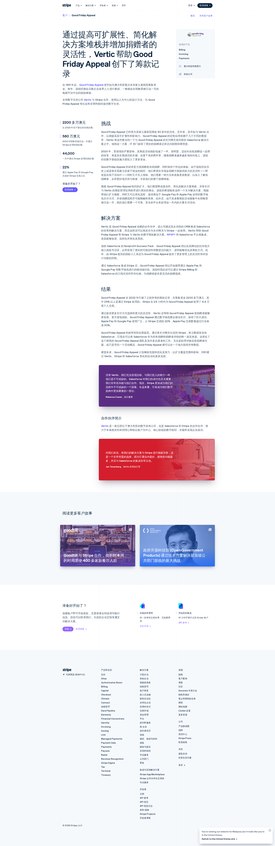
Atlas (104, 678)
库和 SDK (144, 809)
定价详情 (144, 626)
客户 (65, 15)
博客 (180, 682)
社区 (180, 686)
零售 (142, 762)
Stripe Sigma (108, 762)
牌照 (180, 702)
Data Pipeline (108, 710)
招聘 (180, 730)
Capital (105, 690)
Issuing (105, 730)
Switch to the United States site (218, 838)
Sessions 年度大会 (187, 690)
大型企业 (144, 674)
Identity (105, 722)
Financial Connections (112, 718)
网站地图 (182, 706)
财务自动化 (145, 698)
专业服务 (144, 754)
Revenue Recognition (112, 758)
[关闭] (269, 831)
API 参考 (182, 622)
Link (103, 734)
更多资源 (182, 714)
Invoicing (106, 726)
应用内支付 (145, 706)
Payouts (105, 750)
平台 (142, 718)
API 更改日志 (146, 805)
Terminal (106, 770)
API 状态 (144, 801)
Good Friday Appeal (91, 84)
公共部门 (144, 758)
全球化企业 (145, 702)
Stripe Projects (148, 813)
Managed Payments (111, 738)
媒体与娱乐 (145, 746)
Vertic (87, 99)
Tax (103, 766)
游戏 (142, 734)
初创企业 (144, 678)
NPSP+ (171, 234)
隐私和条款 (183, 694)
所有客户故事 (206, 15)
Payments (106, 746)
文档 (142, 793)
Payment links (108, 742)
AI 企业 (143, 726)
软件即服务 (145, 722)
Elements (106, 714)
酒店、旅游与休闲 (148, 738)
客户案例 (182, 678)
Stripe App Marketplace (152, 774)
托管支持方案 (184, 757)
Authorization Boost (111, 682)
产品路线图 (183, 726)
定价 (124, 5)
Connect (105, 702)
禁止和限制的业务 (187, 698)
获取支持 (182, 753)
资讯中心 (182, 734)
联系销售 (204, 5)
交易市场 (144, 710)
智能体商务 (145, 682)
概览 (192, 15)
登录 (190, 5)
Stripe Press (184, 738)
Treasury (106, 774)
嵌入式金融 (145, 694)
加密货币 (105, 706)
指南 (180, 674)
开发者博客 (145, 817)
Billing (104, 686)
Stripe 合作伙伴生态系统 (152, 778)
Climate (105, 698)
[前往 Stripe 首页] (66, 670)
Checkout (106, 694)
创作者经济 (145, 730)
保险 (142, 742)
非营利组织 (145, 750)
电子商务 (144, 690)
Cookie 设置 (184, 710)
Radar (104, 754)
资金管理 (144, 714)
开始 (67, 628)
